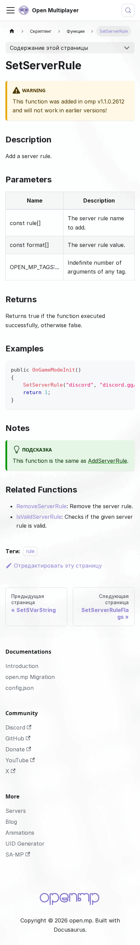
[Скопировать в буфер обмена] (126, 369)
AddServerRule (107, 460)
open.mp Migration (30, 676)
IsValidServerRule (39, 516)
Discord (15, 727)
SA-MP (14, 854)
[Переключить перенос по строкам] (114, 369)
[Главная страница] (11, 31)
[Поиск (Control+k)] (128, 10)
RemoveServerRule (41, 506)
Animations (19, 832)
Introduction (21, 666)
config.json (19, 687)
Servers (15, 810)
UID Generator (25, 843)
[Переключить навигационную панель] (10, 10)
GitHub (14, 738)
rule (30, 551)
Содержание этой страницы (49, 47)
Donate (15, 749)
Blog (11, 821)
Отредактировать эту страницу (58, 565)
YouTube (17, 760)
